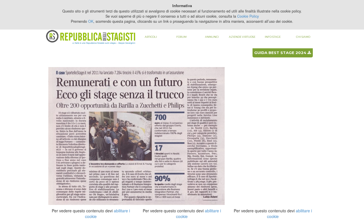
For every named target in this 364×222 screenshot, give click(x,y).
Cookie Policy (248, 16)
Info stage (273, 36)
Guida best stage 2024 (280, 52)
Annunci (212, 36)
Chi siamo (303, 36)
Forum (181, 36)
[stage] (136, 135)
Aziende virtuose (242, 36)
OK (90, 21)
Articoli (151, 36)
